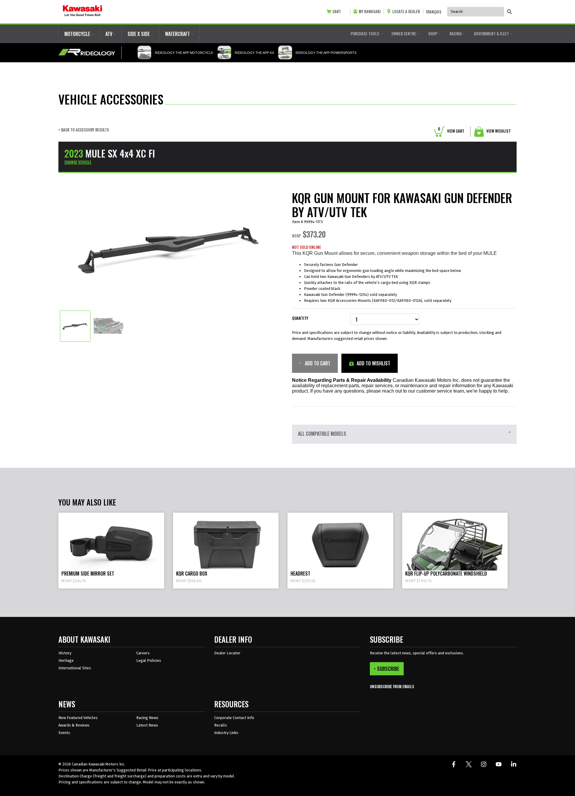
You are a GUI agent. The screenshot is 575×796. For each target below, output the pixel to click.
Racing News (147, 717)
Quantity (300, 318)
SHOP (433, 34)
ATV (109, 34)
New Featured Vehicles (78, 717)
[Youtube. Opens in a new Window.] (499, 764)
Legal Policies (148, 660)
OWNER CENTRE (404, 34)
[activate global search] (509, 12)
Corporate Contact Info (234, 717)
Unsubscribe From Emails (392, 686)
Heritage (66, 660)
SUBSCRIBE (388, 668)
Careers (143, 653)
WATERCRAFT (178, 34)
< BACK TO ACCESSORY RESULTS (83, 129)
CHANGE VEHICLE (77, 162)
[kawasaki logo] (82, 11)
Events (64, 732)
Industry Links (226, 732)
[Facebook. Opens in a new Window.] (454, 764)
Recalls (220, 725)
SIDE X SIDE (139, 34)
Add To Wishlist (372, 363)
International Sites (74, 668)
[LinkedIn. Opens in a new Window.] (514, 764)
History (64, 653)
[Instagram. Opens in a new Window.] (484, 764)
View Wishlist (498, 131)
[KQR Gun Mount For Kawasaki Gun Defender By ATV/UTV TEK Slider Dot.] (75, 326)
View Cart (451, 131)
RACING (456, 34)
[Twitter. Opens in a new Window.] (469, 764)
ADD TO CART (317, 363)
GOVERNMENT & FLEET (492, 34)
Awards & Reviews (74, 725)
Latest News (147, 725)
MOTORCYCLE (77, 34)
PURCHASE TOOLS (365, 34)
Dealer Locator (227, 653)
